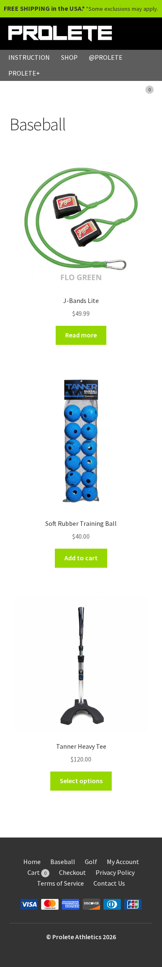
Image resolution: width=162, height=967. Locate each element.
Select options (81, 781)
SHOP (69, 57)
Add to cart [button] (81, 558)
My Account (123, 861)
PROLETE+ (24, 73)
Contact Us (109, 883)
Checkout (72, 872)
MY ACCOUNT (98, 88)
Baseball (62, 861)
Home (32, 861)
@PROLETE (106, 57)
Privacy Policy (115, 872)
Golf (91, 861)
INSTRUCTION (29, 57)
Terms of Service (60, 883)
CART (139, 88)
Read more (81, 335)
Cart (37, 872)
